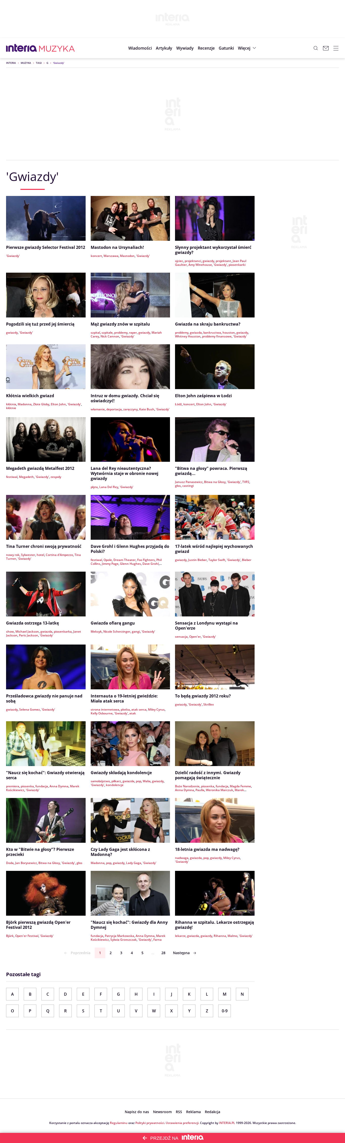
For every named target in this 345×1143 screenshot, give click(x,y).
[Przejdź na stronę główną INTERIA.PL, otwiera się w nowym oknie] (21, 48)
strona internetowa (105, 709)
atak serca (138, 709)
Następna (181, 952)
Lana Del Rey (108, 487)
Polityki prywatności (149, 1123)
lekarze (180, 936)
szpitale (107, 332)
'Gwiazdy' (13, 256)
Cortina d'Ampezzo (59, 555)
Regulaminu (119, 1123)
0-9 (225, 1011)
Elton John (58, 404)
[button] (226, 48)
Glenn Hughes (130, 564)
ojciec (179, 261)
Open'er (195, 636)
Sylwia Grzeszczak (123, 939)
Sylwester (28, 555)
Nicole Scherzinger (116, 631)
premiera (12, 786)
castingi (188, 486)
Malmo (232, 936)
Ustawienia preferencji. (182, 1123)
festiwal (11, 477)
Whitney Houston (188, 336)
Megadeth (26, 477)
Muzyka (26, 63)
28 (163, 952)
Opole (108, 560)
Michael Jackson (27, 631)
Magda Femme (240, 786)
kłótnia (11, 404)
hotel (40, 555)
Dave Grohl (150, 564)
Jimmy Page (110, 564)
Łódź (178, 404)
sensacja (181, 636)
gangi (136, 631)
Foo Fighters (146, 560)
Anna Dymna (59, 786)
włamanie (98, 409)
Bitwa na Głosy (215, 482)
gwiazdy (208, 261)
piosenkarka (63, 631)
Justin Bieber (197, 560)
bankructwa (212, 332)
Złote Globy (41, 404)
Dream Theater (124, 560)
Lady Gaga (133, 863)
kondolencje (115, 785)
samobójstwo (100, 781)
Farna (157, 939)
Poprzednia (80, 952)
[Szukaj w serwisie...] (316, 48)
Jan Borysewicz (26, 863)
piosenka (27, 786)
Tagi (39, 63)
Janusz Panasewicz (189, 482)
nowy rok (12, 555)
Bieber (246, 560)
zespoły (56, 477)
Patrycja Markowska (119, 936)
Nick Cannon (110, 336)
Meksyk (96, 631)
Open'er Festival (26, 936)
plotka (125, 709)
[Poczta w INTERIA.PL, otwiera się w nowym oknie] (326, 48)
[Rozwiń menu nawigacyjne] (336, 48)
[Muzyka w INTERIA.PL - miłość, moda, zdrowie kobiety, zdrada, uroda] (57, 48)
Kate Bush (146, 409)
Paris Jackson (28, 635)
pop (138, 781)
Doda (10, 863)
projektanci (193, 261)
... (152, 952)
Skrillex (208, 704)
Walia (147, 781)
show (10, 631)
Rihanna (220, 936)
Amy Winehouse (200, 265)
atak (132, 713)
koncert (96, 256)
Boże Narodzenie (187, 786)
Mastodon (127, 256)
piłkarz (116, 781)
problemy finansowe (217, 336)
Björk (10, 936)
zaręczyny (130, 409)
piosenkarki (237, 265)
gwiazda (196, 332)
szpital (95, 332)
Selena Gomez (29, 709)
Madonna (25, 404)
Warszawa (111, 256)
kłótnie (11, 408)
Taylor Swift (216, 560)
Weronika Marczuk (219, 790)
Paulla (199, 790)
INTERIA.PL (227, 1123)
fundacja (41, 786)
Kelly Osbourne (102, 713)
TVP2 (245, 482)
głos (178, 486)
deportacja (114, 409)
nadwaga (181, 858)
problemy (121, 332)
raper (133, 332)
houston (229, 332)
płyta (94, 487)
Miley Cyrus (156, 709)
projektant (223, 261)
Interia (11, 63)
